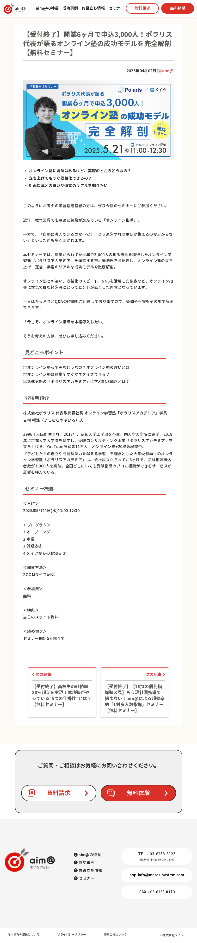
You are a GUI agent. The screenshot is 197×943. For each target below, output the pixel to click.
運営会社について (115, 934)
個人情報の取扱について (23, 934)
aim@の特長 (47, 8)
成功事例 (70, 8)
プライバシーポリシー (71, 934)
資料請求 (142, 8)
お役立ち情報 (93, 8)
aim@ (168, 70)
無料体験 (177, 8)
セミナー (116, 8)
